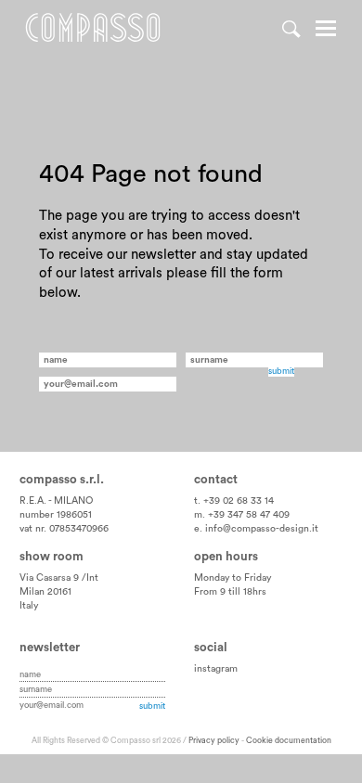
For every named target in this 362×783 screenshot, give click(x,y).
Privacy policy (213, 741)
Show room (51, 556)
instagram (216, 669)
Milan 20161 (45, 592)
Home (92, 27)
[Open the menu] (326, 30)
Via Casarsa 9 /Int (58, 578)
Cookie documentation (288, 741)
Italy (28, 605)
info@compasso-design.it (261, 528)
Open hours (226, 556)
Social (210, 647)
